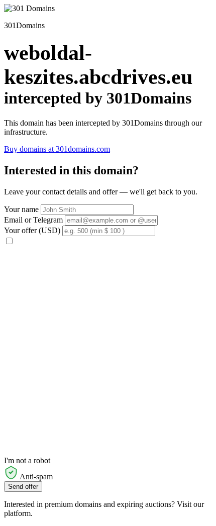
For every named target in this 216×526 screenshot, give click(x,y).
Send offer (23, 486)
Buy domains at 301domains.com (57, 149)
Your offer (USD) (32, 230)
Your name (21, 209)
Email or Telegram (33, 220)
